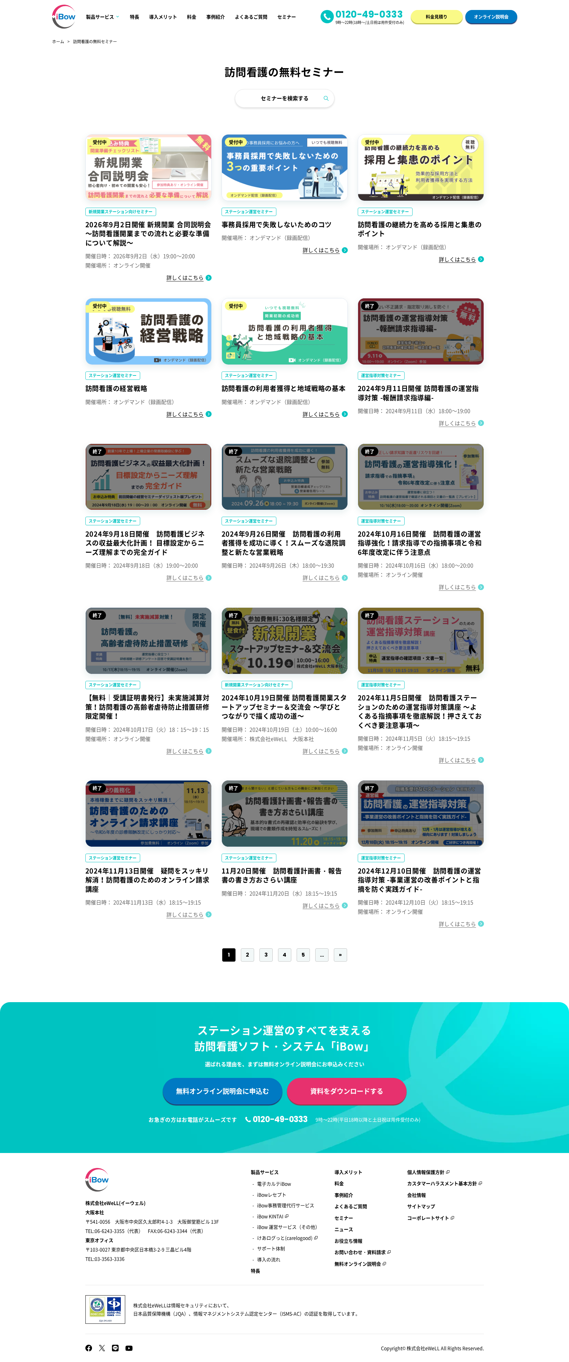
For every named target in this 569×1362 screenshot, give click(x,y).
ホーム (58, 42)
